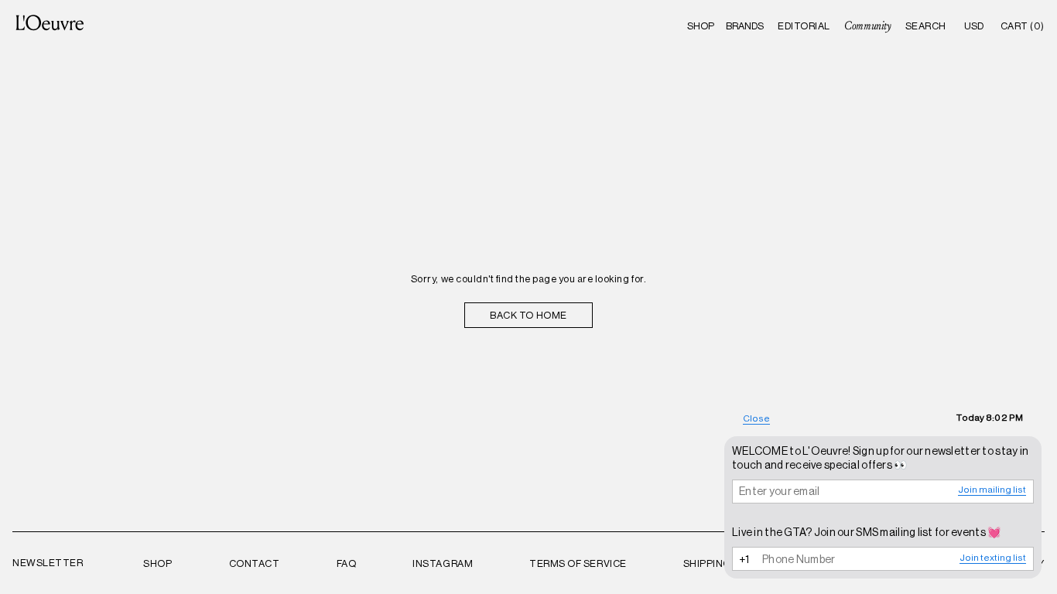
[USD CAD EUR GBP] (974, 26)
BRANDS (745, 26)
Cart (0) (1023, 26)
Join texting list (993, 557)
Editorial (804, 26)
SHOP (700, 26)
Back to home (528, 315)
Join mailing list (992, 489)
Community (867, 25)
